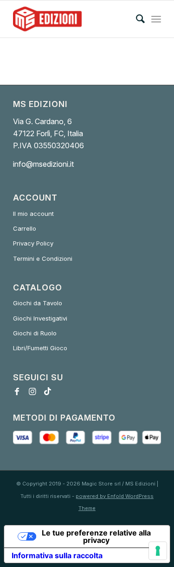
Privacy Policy (33, 243)
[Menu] (156, 19)
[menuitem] (136, 19)
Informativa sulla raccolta (57, 555)
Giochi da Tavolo (37, 303)
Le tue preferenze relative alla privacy (96, 536)
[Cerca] (136, 19)
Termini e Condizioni (42, 258)
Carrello (24, 228)
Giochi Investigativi (40, 318)
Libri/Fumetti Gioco (40, 348)
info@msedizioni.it (43, 164)
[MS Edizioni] (72, 19)
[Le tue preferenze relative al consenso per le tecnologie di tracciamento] (158, 551)
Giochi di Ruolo (35, 333)
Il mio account (33, 213)
